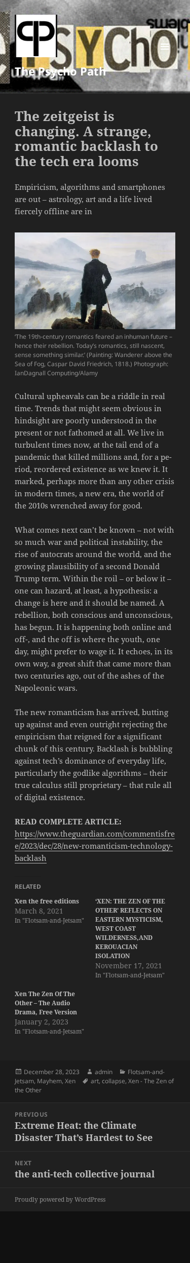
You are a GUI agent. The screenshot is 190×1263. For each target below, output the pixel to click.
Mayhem (49, 1081)
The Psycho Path (60, 70)
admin (103, 1072)
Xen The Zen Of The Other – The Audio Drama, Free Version (46, 1003)
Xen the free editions (47, 901)
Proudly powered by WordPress (60, 1199)
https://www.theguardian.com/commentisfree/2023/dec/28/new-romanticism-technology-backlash (95, 845)
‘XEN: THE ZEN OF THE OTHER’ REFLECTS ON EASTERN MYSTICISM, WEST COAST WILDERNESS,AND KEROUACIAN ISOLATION (130, 928)
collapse (113, 1081)
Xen (70, 1081)
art (95, 1081)
